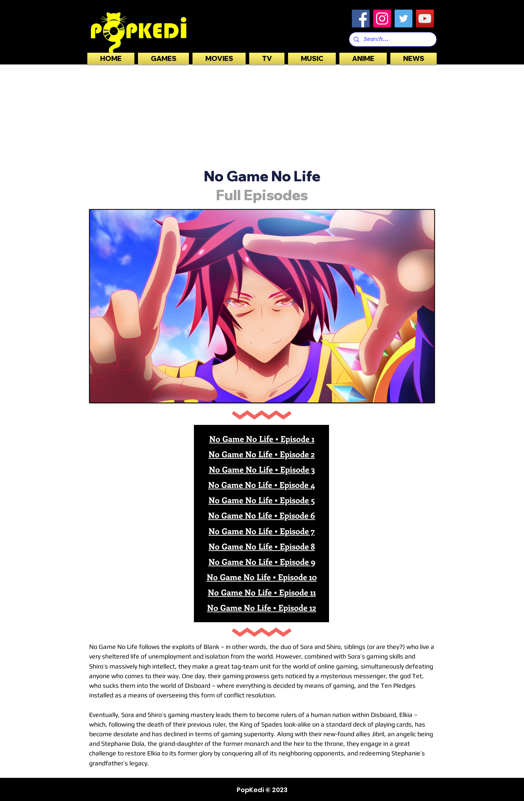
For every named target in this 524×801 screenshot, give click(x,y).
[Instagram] (382, 18)
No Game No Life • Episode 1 (261, 438)
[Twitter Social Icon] (403, 18)
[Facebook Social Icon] (361, 18)
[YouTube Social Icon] (425, 18)
